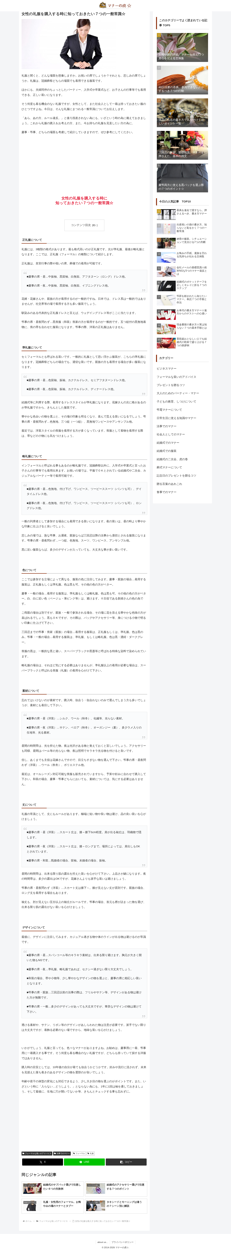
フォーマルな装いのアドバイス (38, 1153)
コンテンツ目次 (81, 225)
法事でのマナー (63, 1153)
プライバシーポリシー (123, 1242)
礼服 (92, 1153)
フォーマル (80, 1153)
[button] (126, 1162)
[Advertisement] (84, 161)
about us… (102, 1242)
